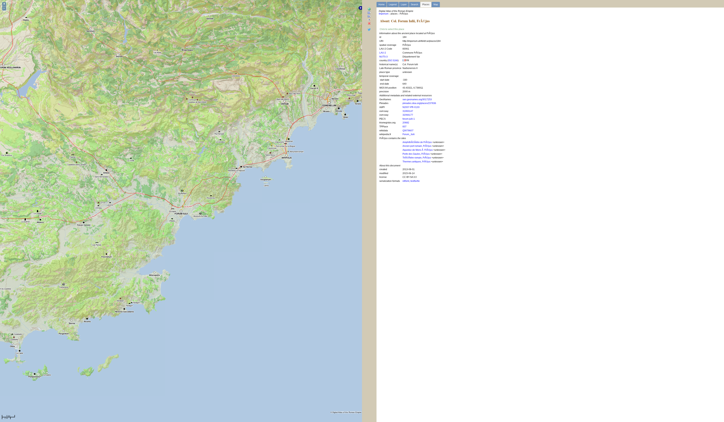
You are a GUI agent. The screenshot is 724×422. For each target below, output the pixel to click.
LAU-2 (382, 52)
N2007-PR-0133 (411, 107)
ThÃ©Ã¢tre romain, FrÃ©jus (417, 157)
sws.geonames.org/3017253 (417, 99)
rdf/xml (406, 181)
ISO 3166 (393, 60)
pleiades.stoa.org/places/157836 (419, 103)
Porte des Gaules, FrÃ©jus (416, 154)
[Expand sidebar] (369, 13)
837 (404, 126)
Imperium (383, 13)
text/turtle (415, 181)
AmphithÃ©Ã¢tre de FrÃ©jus (417, 142)
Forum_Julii (409, 134)
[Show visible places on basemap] (369, 20)
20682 (406, 122)
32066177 (408, 115)
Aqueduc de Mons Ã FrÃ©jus (418, 150)
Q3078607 (408, 130)
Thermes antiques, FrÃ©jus (416, 161)
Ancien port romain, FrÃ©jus (417, 146)
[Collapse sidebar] (369, 16)
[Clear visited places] (369, 23)
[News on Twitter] (369, 30)
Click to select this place (392, 29)
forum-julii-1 (409, 119)
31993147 (408, 111)
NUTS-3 (383, 56)
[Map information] (369, 9)
